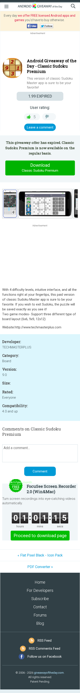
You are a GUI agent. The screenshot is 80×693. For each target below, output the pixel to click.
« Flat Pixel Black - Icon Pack (40, 555)
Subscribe (40, 598)
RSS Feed (45, 641)
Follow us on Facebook (45, 657)
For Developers (40, 590)
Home (40, 582)
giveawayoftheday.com (49, 672)
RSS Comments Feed (44, 649)
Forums (40, 615)
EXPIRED (40, 96)
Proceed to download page (40, 535)
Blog (40, 623)
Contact (40, 607)
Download (40, 168)
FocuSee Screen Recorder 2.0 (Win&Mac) (51, 489)
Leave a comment (40, 127)
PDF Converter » (40, 567)
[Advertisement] (40, 46)
